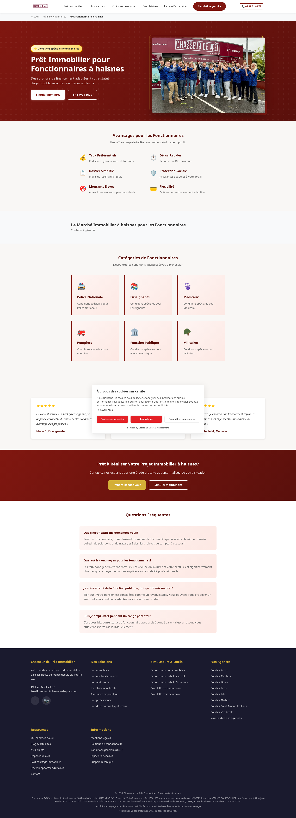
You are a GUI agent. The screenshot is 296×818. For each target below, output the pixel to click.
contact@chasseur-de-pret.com (58, 691)
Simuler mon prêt (48, 94)
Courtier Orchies (220, 700)
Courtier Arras (219, 670)
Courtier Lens (218, 688)
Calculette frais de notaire (166, 694)
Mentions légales (101, 738)
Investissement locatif (103, 688)
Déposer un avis (40, 756)
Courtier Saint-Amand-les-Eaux (229, 706)
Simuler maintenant (168, 485)
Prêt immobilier (100, 670)
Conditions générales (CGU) (107, 750)
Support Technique (102, 762)
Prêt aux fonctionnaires (104, 676)
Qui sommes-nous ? (42, 738)
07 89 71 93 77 (46, 686)
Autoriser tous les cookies (112, 419)
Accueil (35, 16)
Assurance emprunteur (104, 694)
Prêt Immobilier (75, 6)
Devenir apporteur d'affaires (47, 767)
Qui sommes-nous (125, 6)
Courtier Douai (219, 682)
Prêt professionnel (101, 700)
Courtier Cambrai (221, 676)
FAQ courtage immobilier (46, 762)
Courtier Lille (218, 694)
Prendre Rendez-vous (127, 484)
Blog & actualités (41, 744)
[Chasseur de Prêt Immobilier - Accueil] (40, 6)
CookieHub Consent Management (154, 427)
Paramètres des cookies (182, 419)
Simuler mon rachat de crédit (168, 676)
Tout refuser (146, 419)
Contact (35, 773)
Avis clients (37, 750)
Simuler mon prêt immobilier (168, 670)
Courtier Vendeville (222, 712)
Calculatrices (152, 6)
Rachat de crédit (100, 682)
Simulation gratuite (209, 6)
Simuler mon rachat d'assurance (169, 682)
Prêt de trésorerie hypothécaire (109, 706)
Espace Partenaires (177, 6)
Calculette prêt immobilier (166, 688)
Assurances (99, 6)
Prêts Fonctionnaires (54, 16)
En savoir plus (82, 94)
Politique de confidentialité (106, 744)
